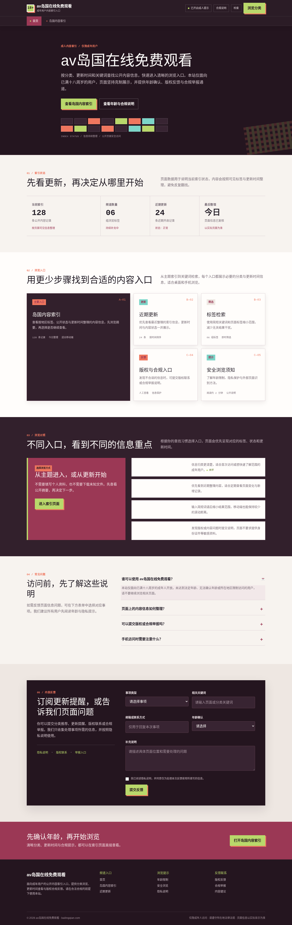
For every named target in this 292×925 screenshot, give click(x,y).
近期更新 (105, 891)
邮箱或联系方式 (135, 717)
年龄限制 (162, 879)
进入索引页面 (49, 504)
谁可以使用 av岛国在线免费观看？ (148, 579)
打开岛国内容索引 (247, 840)
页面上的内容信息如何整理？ (144, 609)
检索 (236, 8)
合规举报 (220, 885)
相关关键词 (199, 692)
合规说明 (221, 8)
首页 (35, 20)
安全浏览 (162, 885)
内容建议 (220, 891)
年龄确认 (197, 717)
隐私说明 (42, 752)
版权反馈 (220, 879)
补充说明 (131, 742)
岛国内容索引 (57, 20)
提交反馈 (136, 790)
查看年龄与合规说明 (118, 104)
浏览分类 (254, 8)
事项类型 (131, 692)
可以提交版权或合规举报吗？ (144, 624)
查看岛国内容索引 (78, 104)
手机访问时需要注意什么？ (142, 639)
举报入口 (80, 752)
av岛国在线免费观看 (46, 874)
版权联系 (61, 752)
